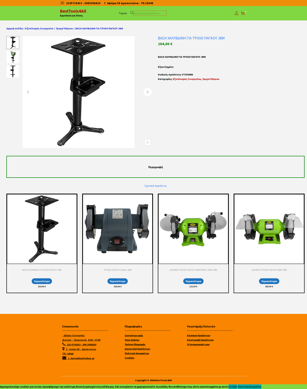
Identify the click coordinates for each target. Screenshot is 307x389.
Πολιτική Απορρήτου (137, 353)
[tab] (155, 167)
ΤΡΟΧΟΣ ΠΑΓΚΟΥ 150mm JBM (118, 269)
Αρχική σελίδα (14, 28)
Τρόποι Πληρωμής (135, 344)
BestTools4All (73, 11)
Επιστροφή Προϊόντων (200, 339)
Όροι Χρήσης (132, 339)
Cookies (129, 357)
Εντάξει (232, 386)
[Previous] (28, 92)
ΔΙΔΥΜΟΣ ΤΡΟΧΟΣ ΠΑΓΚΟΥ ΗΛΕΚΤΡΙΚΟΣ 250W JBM (193, 269)
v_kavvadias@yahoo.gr (81, 358)
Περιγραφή (155, 167)
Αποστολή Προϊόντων (137, 348)
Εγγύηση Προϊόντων (198, 335)
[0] (243, 13)
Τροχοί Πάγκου (64, 28)
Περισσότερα (42, 281)
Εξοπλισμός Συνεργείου (39, 28)
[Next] (148, 92)
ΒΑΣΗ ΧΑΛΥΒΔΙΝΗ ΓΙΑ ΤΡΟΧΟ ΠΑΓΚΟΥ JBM (41, 269)
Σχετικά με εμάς (134, 335)
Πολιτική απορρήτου (249, 386)
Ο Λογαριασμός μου (198, 344)
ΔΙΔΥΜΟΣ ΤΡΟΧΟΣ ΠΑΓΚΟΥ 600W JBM (269, 269)
